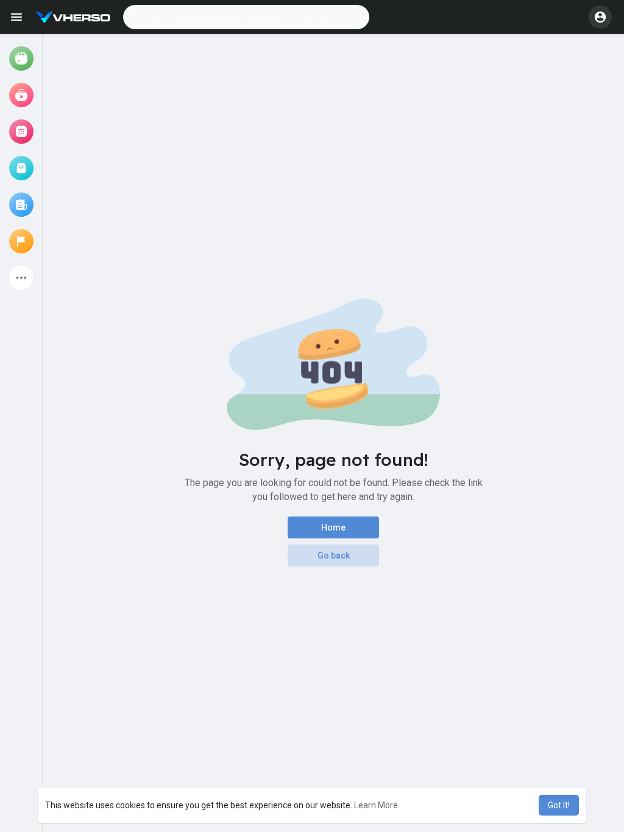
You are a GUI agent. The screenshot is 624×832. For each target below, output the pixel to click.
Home (333, 527)
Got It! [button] (559, 805)
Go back (333, 555)
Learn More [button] (376, 805)
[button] (246, 17)
